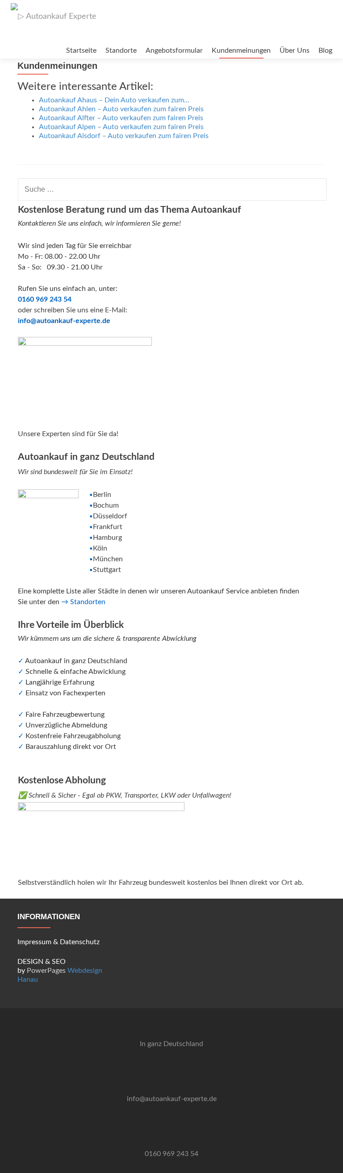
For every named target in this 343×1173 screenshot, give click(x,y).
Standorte (121, 50)
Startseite (81, 50)
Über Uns (295, 50)
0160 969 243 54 (171, 1153)
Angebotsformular (174, 50)
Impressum (34, 942)
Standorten (87, 601)
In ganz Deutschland (171, 1043)
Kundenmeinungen (241, 50)
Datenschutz (80, 942)
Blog (325, 50)
